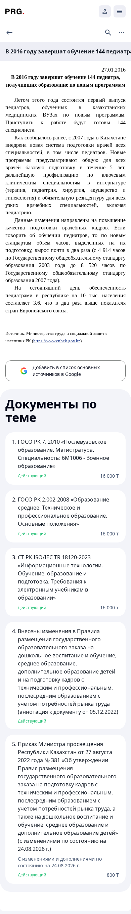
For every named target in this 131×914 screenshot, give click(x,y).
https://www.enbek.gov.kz (56, 340)
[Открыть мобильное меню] (120, 11)
